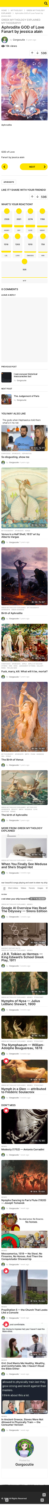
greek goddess (17, 609)
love (18, 256)
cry (18, 230)
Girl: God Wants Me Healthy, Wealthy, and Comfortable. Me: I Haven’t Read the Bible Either (23, 1366)
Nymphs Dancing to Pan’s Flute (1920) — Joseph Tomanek (23, 1201)
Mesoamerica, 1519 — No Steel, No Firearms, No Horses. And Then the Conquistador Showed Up (21, 1256)
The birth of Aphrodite (14, 814)
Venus (27, 531)
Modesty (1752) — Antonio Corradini (22, 1149)
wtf (24, 281)
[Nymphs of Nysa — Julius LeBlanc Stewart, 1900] (24, 983)
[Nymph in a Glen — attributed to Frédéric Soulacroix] (24, 1071)
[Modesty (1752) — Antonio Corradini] (24, 1126)
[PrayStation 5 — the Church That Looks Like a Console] (24, 1287)
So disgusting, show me (15, 457)
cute (30, 230)
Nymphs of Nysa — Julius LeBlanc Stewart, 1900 (20, 1002)
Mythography (33, 607)
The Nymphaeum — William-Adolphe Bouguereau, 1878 (23, 1046)
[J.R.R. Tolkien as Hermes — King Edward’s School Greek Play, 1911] (24, 934)
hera (15, 666)
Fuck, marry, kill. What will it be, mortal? (24, 671)
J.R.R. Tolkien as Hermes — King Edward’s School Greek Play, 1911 (22, 957)
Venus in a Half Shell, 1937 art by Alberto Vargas (20, 535)
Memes (30, 860)
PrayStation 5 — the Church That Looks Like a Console (24, 1311)
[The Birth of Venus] (24, 717)
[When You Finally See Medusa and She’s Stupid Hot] (24, 846)
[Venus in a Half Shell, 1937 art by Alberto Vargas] (24, 498)
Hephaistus (26, 453)
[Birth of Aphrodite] (24, 576)
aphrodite (16, 453)
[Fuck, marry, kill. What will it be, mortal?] (24, 642)
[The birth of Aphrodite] (24, 787)
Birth (27, 754)
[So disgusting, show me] (24, 434)
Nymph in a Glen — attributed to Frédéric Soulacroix (23, 1090)
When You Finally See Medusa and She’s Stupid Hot (24, 865)
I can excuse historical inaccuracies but (25, 375)
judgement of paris (27, 666)
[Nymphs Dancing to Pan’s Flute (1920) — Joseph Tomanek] (24, 1177)
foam (33, 754)
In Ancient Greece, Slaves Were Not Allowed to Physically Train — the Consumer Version (22, 1422)
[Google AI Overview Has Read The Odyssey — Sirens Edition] (24, 890)
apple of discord (35, 664)
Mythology (32, 807)
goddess (28, 809)
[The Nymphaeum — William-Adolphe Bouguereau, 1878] (24, 1027)
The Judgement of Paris (26, 396)
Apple (24, 664)
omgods (30, 256)
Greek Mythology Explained (20, 20)
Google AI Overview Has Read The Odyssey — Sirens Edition (24, 909)
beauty (14, 809)
